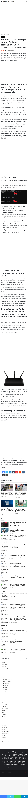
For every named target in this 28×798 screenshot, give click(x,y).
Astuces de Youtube (6, 668)
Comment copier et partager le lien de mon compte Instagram (17, 585)
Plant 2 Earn (4, 729)
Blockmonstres (5, 677)
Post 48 (15, 762)
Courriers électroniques (7, 679)
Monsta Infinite (5, 725)
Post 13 (21, 754)
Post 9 (6, 754)
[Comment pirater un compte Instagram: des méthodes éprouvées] (4, 643)
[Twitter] (7, 472)
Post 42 (15, 761)
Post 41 (11, 761)
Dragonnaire (4, 693)
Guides (3, 698)
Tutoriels (7, 34)
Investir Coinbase (21, 764)
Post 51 (5, 764)
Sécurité (4, 735)
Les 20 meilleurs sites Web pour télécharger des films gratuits (17, 556)
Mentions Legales (7, 767)
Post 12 (17, 754)
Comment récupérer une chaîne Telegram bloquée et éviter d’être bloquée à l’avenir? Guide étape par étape (18, 606)
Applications (4, 664)
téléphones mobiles (6, 741)
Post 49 (19, 762)
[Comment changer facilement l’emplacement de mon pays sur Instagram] (4, 530)
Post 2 (6, 752)
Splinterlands (4, 737)
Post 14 (25, 754)
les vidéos (4, 710)
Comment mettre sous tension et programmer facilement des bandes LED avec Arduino (20, 494)
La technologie (5, 708)
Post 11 (13, 754)
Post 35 (11, 760)
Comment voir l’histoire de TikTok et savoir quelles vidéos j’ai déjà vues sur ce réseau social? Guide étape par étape (18, 618)
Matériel (3, 721)
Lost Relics (4, 714)
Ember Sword (5, 695)
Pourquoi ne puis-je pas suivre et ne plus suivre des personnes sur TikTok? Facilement (18, 524)
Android (3, 662)
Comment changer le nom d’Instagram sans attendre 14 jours (17, 577)
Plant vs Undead (5, 731)
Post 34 (7, 760)
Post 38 (24, 760)
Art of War (4, 666)
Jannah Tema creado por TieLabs (14, 775)
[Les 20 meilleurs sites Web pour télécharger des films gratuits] (4, 558)
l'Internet (4, 706)
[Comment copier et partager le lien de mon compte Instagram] (4, 588)
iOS (2, 702)
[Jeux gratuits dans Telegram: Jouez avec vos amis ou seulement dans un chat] (4, 634)
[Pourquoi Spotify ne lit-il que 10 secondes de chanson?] (4, 652)
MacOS (3, 716)
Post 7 (24, 752)
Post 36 (15, 760)
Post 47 (11, 762)
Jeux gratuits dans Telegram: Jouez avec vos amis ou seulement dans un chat (18, 632)
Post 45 (3, 762)
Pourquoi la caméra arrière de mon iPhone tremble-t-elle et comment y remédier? (18, 595)
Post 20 (23, 755)
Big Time (4, 675)
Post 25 (19, 757)
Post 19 (19, 755)
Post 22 (3, 757)
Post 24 (15, 757)
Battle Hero (4, 672)
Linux (3, 712)
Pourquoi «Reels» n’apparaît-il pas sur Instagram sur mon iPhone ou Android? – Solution (18, 546)
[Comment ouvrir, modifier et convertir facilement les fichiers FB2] (21, 503)
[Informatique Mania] (8, 1)
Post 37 (19, 760)
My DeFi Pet (4, 727)
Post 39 (3, 761)
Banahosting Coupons (12, 764)
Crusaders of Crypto (6, 681)
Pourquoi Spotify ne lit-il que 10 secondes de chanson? (17, 650)
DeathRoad (4, 689)
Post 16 (8, 755)
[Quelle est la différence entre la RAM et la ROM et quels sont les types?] (7, 487)
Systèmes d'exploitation (7, 739)
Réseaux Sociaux (5, 733)
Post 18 (15, 755)
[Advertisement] (14, 19)
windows (4, 746)
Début (3, 34)
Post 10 (9, 754)
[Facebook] (3, 472)
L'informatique (5, 704)
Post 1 (3, 752)
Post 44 (23, 761)
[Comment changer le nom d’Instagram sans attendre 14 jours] (4, 579)
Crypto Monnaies (5, 683)
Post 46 (7, 762)
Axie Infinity (4, 670)
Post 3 (10, 752)
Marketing (4, 718)
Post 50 (24, 762)
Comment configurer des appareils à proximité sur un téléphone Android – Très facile (17, 565)
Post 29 (11, 758)
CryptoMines (4, 687)
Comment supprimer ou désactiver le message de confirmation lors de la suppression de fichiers (7, 510)
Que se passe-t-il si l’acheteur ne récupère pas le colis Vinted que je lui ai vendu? (18, 537)
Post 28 (7, 758)
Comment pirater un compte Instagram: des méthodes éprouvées (17, 641)
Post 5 (17, 752)
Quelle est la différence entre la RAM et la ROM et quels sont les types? (7, 493)
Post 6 (20, 752)
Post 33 (19, 758)
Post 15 (4, 755)
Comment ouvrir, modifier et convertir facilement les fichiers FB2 (20, 509)
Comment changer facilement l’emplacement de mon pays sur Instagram (17, 530)
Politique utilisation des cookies (18, 767)
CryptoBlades (5, 685)
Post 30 (15, 758)
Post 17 (12, 755)
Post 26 (24, 757)
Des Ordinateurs (5, 691)
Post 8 (2, 754)
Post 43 (19, 761)
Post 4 (13, 752)
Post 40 (7, 761)
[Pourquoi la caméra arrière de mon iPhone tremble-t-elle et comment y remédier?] (4, 598)
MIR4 (3, 723)
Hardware (4, 700)
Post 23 (11, 757)
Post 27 (3, 758)
